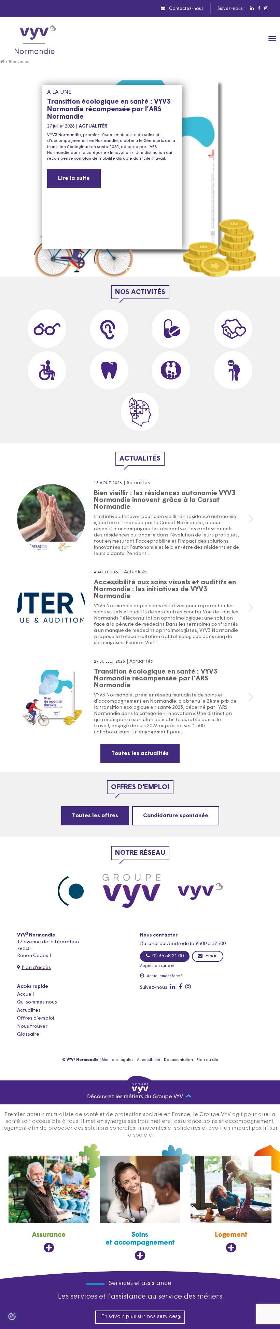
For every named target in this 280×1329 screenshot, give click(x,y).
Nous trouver (32, 1026)
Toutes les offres (95, 816)
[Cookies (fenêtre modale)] (12, 1317)
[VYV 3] (201, 891)
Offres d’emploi (35, 1018)
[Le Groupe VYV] (131, 891)
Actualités (29, 1010)
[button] (128, 269)
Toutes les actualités (140, 753)
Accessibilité (148, 1060)
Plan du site (207, 1060)
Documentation (178, 1060)
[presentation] (258, 256)
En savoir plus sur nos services (139, 1316)
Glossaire (28, 1034)
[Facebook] (258, 8)
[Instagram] (266, 8)
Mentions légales (117, 1060)
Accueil (25, 994)
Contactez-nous (186, 8)
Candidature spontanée (175, 816)
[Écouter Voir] (71, 891)
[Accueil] (2, 62)
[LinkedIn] (251, 8)
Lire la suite (74, 178)
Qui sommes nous (37, 1002)
